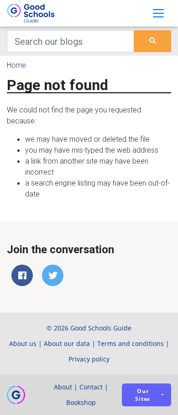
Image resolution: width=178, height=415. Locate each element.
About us (23, 343)
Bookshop (81, 402)
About (63, 387)
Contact (91, 387)
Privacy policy (89, 359)
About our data (67, 343)
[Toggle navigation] (158, 13)
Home (16, 64)
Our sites (142, 395)
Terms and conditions (130, 343)
